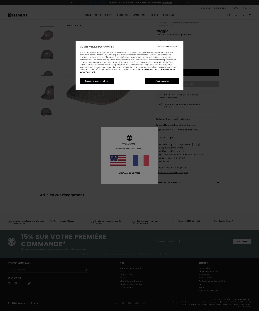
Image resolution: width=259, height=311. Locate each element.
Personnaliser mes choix (96, 81)
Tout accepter (162, 81)
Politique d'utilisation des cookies (150, 69)
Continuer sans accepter (167, 47)
